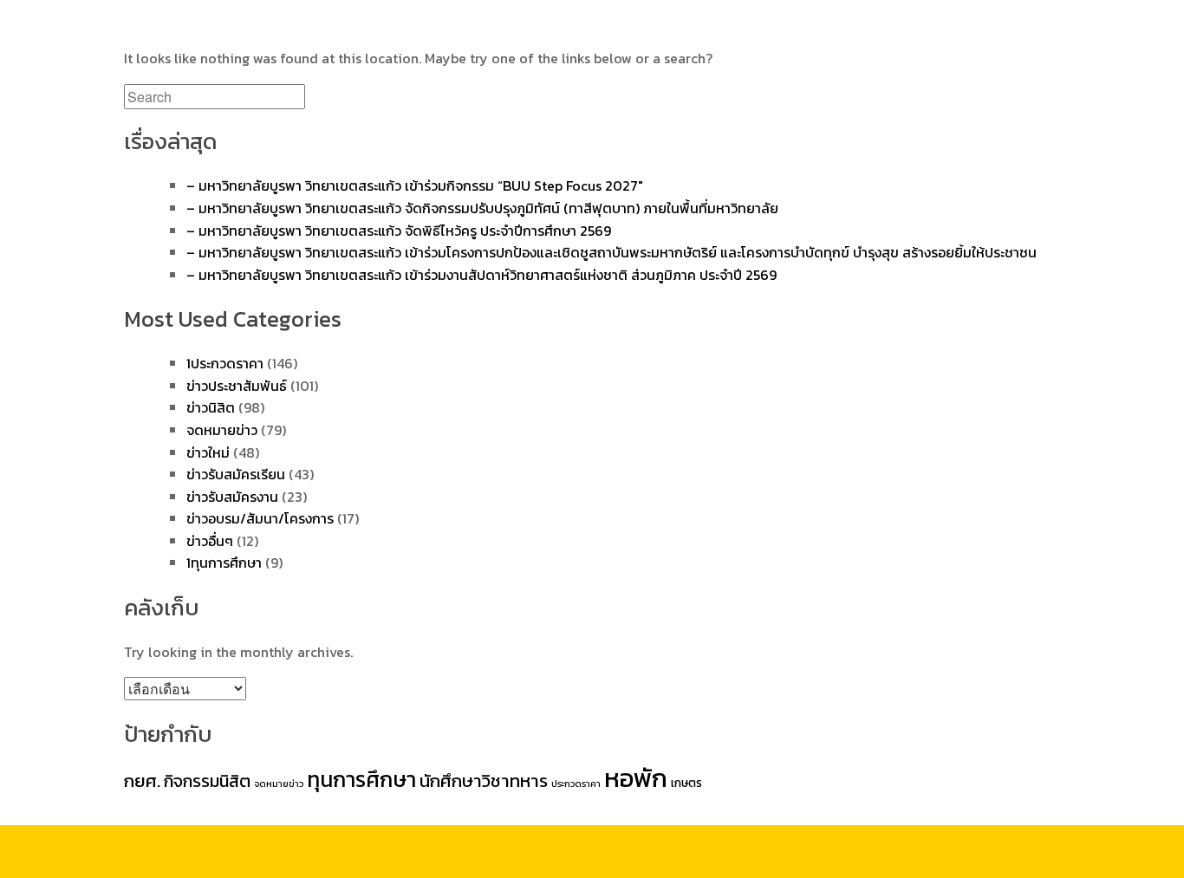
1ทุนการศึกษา (224, 562)
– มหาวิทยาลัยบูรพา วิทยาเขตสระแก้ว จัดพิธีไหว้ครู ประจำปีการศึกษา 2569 (398, 230)
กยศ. (142, 780)
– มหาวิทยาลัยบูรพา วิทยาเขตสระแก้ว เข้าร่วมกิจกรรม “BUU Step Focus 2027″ (414, 185)
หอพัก (635, 778)
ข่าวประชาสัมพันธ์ (236, 385)
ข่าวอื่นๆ (209, 540)
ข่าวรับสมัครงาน (232, 496)
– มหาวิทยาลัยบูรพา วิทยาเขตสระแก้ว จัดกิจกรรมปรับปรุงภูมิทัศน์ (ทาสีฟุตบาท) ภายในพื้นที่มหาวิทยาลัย (482, 208)
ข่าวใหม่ (208, 452)
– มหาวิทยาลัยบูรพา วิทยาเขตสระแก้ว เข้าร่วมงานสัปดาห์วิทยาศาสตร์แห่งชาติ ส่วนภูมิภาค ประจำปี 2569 (481, 274)
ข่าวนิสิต (210, 407)
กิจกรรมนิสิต (207, 781)
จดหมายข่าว (221, 429)
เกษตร (686, 782)
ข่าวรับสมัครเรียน (235, 474)
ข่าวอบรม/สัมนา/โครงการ (260, 518)
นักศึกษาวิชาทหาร (484, 780)
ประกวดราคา (576, 783)
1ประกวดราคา (224, 363)
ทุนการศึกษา (361, 780)
